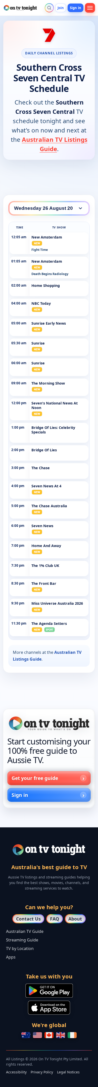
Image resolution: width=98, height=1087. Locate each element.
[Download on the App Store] (49, 1008)
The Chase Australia (49, 505)
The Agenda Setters (49, 623)
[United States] (37, 1035)
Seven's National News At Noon (54, 405)
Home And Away (46, 545)
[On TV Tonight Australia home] (49, 723)
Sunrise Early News (48, 323)
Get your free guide (35, 778)
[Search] (49, 7)
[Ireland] (72, 1035)
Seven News (42, 525)
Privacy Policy (42, 1072)
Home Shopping (45, 285)
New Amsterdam (46, 237)
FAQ (54, 919)
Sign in (75, 8)
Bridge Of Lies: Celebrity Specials (53, 429)
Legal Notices (68, 1072)
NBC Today (41, 303)
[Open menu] (90, 8)
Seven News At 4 (46, 486)
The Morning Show (48, 383)
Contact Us (28, 919)
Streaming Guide (22, 940)
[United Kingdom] (60, 1035)
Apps (11, 957)
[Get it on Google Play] (49, 990)
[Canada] (49, 1035)
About (75, 919)
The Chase (40, 467)
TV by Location (20, 948)
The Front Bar (43, 583)
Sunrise (38, 343)
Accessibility (16, 1072)
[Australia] (25, 1035)
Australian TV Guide (24, 931)
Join (61, 8)
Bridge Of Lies (44, 450)
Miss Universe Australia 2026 (57, 603)
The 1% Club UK (45, 565)
